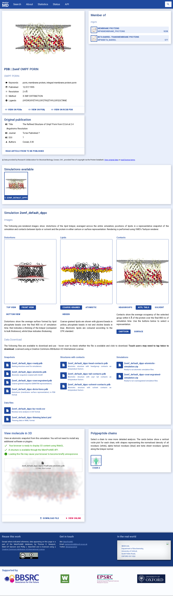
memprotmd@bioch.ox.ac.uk (76, 544)
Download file (49, 518)
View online (73, 518)
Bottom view (13, 314)
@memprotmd (71, 547)
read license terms (128, 160)
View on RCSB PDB (62, 109)
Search (17, 4)
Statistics (43, 4)
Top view (11, 307)
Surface (138, 331)
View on (13, 109)
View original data (111, 160)
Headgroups (125, 307)
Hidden (66, 314)
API (67, 4)
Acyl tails (143, 307)
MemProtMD (68, 542)
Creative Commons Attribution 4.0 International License (23, 549)
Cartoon (123, 331)
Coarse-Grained (71, 307)
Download (43, 300)
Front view (28, 307)
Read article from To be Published (25, 151)
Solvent (159, 307)
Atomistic (91, 307)
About (29, 4)
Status (56, 4)
